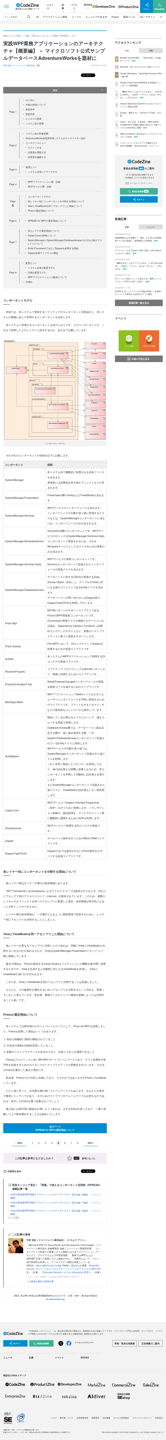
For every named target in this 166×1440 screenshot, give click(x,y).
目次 (55, 90)
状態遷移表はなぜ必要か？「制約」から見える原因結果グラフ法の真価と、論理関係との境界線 (138, 239)
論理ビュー (31, 167)
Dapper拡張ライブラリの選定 (43, 253)
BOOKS (88, 4)
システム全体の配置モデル (41, 267)
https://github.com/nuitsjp (48, 1265)
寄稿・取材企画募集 (124, 1343)
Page (13, 111)
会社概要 (106, 1417)
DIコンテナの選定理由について (44, 230)
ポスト (89, 75)
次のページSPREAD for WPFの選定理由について (55, 1128)
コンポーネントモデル (39, 196)
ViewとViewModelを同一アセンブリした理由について (55, 206)
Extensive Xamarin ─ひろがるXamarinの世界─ (66, 1272)
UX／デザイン (147, 16)
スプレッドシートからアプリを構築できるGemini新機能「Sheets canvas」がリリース (139, 144)
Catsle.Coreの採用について (42, 235)
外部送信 (159, 1417)
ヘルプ (53, 1417)
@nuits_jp (76, 1265)
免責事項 (95, 1417)
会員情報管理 (82, 1417)
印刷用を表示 (14, 1171)
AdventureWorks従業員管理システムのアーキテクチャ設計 (56, 138)
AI (37, 16)
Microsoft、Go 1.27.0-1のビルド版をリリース (140, 66)
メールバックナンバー (141, 183)
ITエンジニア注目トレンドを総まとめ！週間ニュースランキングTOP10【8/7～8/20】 (138, 280)
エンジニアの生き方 (96, 16)
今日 (127, 50)
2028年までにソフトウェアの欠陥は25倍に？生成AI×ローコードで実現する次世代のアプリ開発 (138, 292)
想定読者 (30, 114)
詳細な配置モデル (37, 272)
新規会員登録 (140, 191)
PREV (20, 1142)
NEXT (90, 1142)
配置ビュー (31, 263)
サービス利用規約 (121, 1417)
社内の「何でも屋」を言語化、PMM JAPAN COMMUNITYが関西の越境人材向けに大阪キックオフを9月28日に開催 (140, 124)
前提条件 (30, 109)
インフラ (76, 16)
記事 (63, 6)
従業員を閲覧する (37, 152)
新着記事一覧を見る (139, 302)
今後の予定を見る (140, 358)
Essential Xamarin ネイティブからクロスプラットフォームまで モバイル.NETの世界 (63, 1269)
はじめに (30, 100)
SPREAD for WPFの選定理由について (47, 220)
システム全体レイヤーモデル (42, 171)
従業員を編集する (37, 157)
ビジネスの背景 (34, 118)
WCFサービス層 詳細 (39, 186)
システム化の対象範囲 (37, 133)
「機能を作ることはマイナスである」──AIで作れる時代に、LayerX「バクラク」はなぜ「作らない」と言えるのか (141, 94)
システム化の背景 (35, 123)
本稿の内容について (36, 104)
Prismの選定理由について (41, 210)
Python (115, 16)
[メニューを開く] (6, 6)
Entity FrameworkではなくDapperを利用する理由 (53, 248)
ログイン (140, 199)
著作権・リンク (66, 1417)
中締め (29, 281)
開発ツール (129, 16)
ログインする (35, 147)
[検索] (28, 17)
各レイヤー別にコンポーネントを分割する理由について (56, 201)
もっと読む (14, 1217)
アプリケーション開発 (55, 16)
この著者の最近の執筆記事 (40, 1281)
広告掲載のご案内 (151, 1343)
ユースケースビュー (36, 142)
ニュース (151, 227)
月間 (151, 50)
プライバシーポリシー (142, 1417)
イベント (74, 6)
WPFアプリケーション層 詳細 (44, 181)
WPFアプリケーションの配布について (47, 277)
